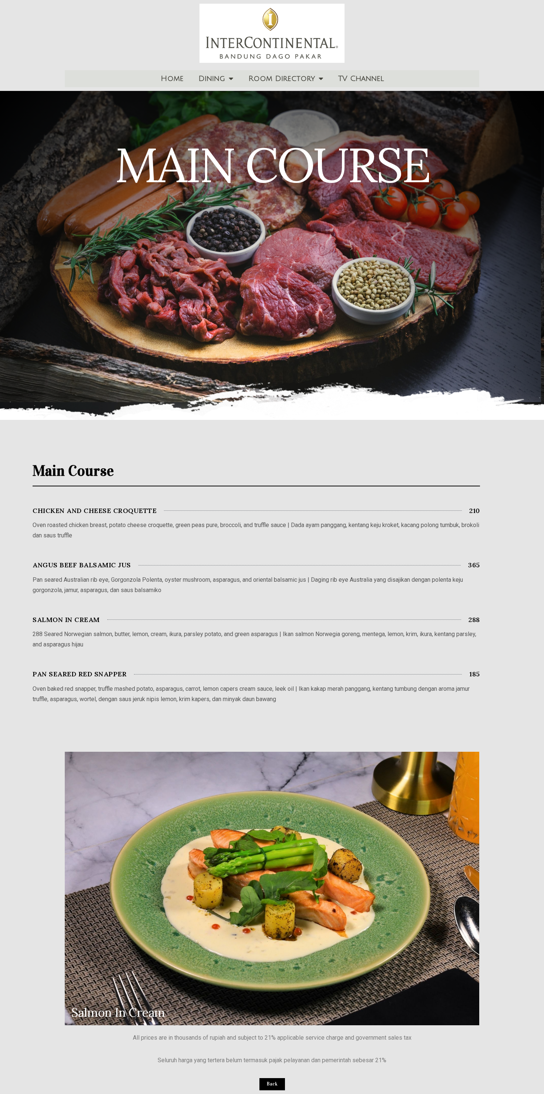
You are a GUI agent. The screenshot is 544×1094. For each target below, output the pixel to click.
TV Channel (361, 79)
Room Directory (281, 79)
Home (172, 79)
